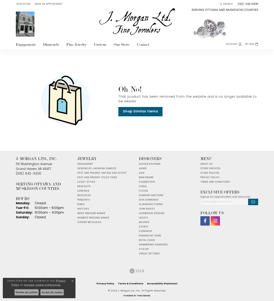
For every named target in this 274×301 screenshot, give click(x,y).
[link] (48, 4)
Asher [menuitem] (143, 168)
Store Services (210, 168)
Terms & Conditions (130, 284)
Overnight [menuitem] (145, 231)
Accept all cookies (52, 292)
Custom (100, 44)
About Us (206, 164)
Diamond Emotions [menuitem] (151, 195)
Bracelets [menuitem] (84, 186)
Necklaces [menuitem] (84, 195)
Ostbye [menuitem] (143, 227)
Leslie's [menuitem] (143, 218)
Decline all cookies (26, 292)
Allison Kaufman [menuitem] (149, 164)
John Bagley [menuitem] (147, 209)
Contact (143, 44)
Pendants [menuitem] (83, 200)
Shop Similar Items (140, 111)
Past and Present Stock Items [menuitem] (97, 177)
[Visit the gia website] (137, 271)
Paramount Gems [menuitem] (150, 236)
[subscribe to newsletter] (253, 202)
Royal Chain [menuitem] (147, 240)
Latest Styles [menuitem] (86, 182)
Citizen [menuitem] (143, 191)
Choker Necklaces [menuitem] (89, 222)
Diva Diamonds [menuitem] (148, 200)
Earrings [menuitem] (83, 191)
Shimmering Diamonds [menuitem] (153, 245)
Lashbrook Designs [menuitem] (152, 213)
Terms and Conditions (215, 182)
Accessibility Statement (162, 284)
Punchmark (144, 296)
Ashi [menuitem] (141, 173)
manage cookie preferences (42, 284)
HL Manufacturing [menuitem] (151, 204)
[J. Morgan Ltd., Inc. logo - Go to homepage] (137, 22)
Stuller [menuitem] (144, 249)
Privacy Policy (210, 177)
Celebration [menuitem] (147, 182)
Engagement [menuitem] (85, 164)
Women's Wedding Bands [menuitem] (93, 218)
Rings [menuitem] (81, 204)
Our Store (122, 44)
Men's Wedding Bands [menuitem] (91, 213)
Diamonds (51, 44)
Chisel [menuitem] (143, 186)
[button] (23, 4)
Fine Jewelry (76, 44)
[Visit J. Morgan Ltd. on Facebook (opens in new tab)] (205, 221)
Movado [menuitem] (144, 222)
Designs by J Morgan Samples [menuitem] (96, 168)
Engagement (26, 44)
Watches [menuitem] (83, 209)
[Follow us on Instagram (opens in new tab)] (215, 221)
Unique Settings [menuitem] (149, 254)
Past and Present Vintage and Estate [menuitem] (102, 173)
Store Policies (209, 173)
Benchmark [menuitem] (146, 177)
